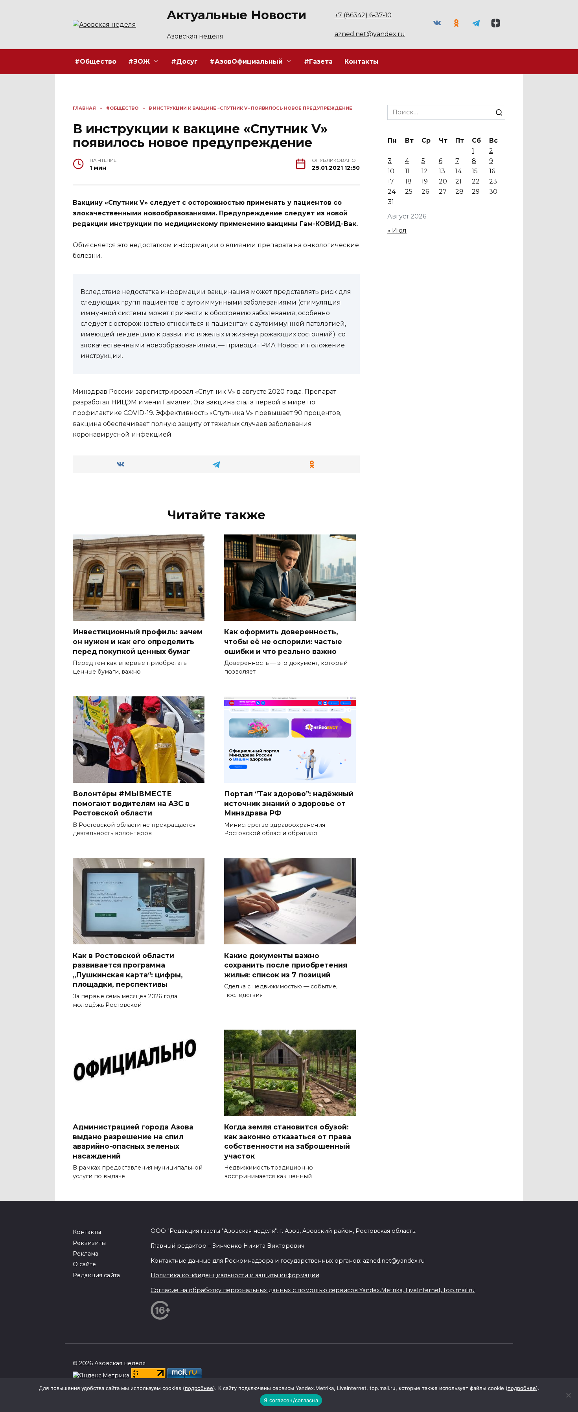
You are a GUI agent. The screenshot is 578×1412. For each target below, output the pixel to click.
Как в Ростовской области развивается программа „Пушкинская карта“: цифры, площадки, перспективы (128, 969)
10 (391, 171)
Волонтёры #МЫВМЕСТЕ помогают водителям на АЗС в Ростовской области (131, 803)
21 (458, 181)
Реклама (85, 1253)
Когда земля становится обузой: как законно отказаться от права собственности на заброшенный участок (287, 1141)
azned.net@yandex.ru (370, 34)
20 (443, 181)
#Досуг (184, 61)
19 (425, 181)
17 (391, 181)
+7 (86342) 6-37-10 (363, 15)
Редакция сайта (96, 1275)
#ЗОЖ (139, 61)
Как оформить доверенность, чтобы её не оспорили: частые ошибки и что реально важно (283, 641)
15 (475, 171)
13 (442, 171)
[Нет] (568, 1395)
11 (407, 171)
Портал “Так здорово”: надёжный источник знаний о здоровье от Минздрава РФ (288, 803)
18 (408, 181)
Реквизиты (89, 1243)
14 (458, 171)
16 (492, 171)
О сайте (84, 1264)
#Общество (95, 61)
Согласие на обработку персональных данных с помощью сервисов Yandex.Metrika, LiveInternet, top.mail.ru (313, 1290)
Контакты (361, 61)
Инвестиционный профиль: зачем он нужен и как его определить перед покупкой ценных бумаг (137, 641)
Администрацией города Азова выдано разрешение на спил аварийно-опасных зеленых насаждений (133, 1141)
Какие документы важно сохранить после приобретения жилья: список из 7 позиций (285, 965)
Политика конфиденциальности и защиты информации (235, 1275)
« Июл (397, 230)
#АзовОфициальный (246, 61)
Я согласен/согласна (291, 1400)
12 (425, 171)
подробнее (199, 1388)
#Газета (318, 61)
